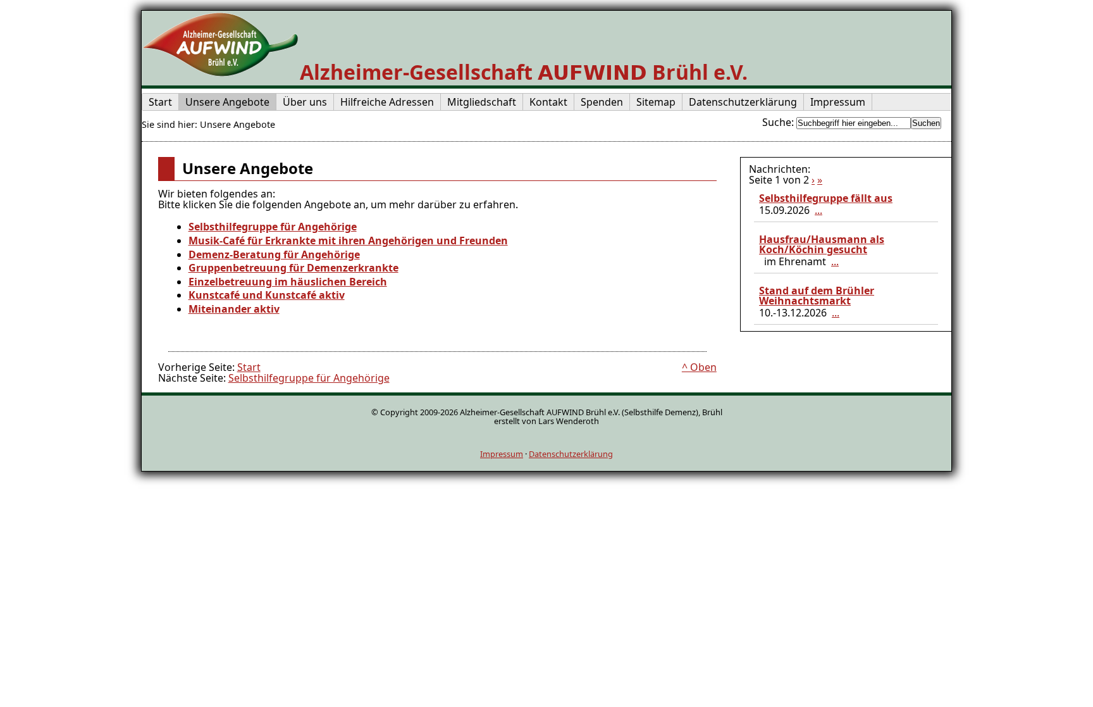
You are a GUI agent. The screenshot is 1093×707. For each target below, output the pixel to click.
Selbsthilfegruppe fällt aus (825, 198)
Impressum (501, 454)
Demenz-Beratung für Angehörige (274, 254)
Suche (776, 122)
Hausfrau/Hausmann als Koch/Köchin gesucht (821, 244)
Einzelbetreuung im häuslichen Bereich (287, 282)
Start (249, 367)
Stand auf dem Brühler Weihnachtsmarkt (816, 296)
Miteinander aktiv (234, 309)
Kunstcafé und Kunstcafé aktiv (266, 295)
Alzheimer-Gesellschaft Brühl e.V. (524, 71)
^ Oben (699, 367)
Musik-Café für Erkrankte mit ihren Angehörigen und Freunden (348, 240)
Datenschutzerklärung (571, 454)
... (818, 210)
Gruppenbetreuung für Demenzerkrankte (293, 268)
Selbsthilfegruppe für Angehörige (272, 227)
